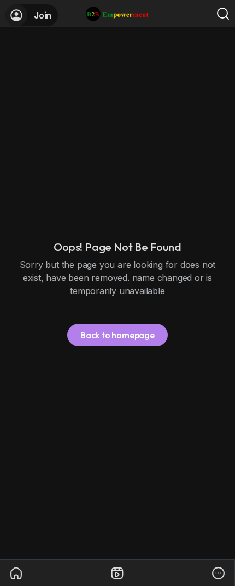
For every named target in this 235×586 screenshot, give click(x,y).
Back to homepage (117, 335)
